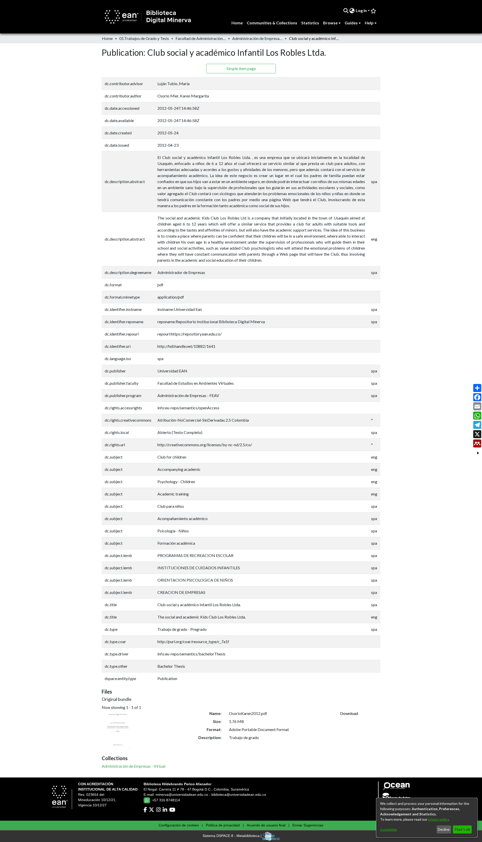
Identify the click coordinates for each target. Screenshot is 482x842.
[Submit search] (346, 11)
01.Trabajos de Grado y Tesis (144, 38)
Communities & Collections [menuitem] (272, 22)
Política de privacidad (223, 825)
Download (349, 713)
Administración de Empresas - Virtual (257, 38)
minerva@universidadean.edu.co (182, 795)
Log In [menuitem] (361, 10)
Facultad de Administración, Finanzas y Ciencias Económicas (200, 38)
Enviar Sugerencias (307, 825)
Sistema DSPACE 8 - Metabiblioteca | (233, 836)
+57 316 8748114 (166, 800)
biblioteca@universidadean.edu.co (238, 795)
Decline (444, 829)
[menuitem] (352, 11)
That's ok (462, 829)
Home (107, 38)
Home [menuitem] (237, 22)
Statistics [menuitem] (310, 22)
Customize (388, 829)
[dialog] (427, 817)
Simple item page (241, 68)
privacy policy (438, 819)
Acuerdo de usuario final (266, 825)
